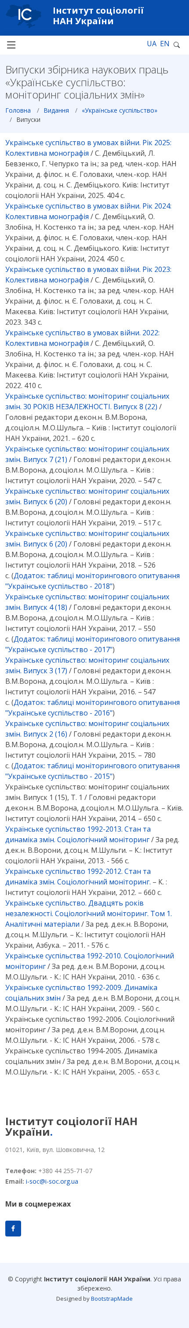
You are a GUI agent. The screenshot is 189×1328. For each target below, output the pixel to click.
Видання (56, 110)
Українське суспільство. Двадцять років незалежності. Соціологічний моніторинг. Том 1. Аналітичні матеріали (88, 913)
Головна (18, 110)
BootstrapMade (112, 1298)
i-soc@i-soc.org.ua (52, 1181)
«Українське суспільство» (119, 110)
